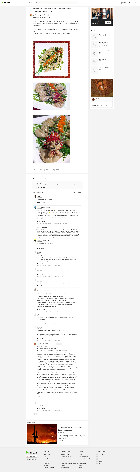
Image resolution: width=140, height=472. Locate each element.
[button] (59, 185)
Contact (80, 465)
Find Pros (14, 3)
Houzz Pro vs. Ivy (65, 458)
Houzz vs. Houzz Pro (66, 456)
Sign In (80, 467)
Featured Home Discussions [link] (50, 8)
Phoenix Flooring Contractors (53, 237)
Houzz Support (82, 463)
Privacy (45, 458)
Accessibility (82, 461)
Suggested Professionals (84, 458)
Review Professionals (83, 456)
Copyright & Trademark (49, 467)
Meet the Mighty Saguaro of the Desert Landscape (70, 429)
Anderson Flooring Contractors (49, 235)
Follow (58, 169)
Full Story (60, 440)
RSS (99, 463)
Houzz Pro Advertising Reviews (68, 461)
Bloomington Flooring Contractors (65, 235)
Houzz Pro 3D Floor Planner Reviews (69, 463)
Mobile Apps (46, 465)
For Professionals (65, 454)
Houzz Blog (101, 454)
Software (23, 3)
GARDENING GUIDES (63, 425)
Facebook (101, 459)
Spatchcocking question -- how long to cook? (105, 34)
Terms (45, 461)
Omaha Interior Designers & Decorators (57, 232)
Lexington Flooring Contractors (64, 234)
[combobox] (56, 2)
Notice (49, 458)
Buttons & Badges (65, 467)
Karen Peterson (63, 432)
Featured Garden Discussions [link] (65, 8)
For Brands (63, 465)
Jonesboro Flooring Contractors (49, 234)
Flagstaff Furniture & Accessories (67, 231)
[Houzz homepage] (5, 2)
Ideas (30, 3)
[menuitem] (15, 3)
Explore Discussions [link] (37, 8)
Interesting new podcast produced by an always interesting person (104, 44)
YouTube (100, 461)
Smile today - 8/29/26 (104, 59)
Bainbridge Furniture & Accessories (44, 229)
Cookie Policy (47, 463)
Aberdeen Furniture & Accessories (61, 229)
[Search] (36, 2)
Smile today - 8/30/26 (104, 67)
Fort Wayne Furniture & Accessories (51, 231)
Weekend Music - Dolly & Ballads (104, 51)
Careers (45, 456)
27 (86, 443)
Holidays (45, 11)
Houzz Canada (82, 454)
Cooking (50, 11)
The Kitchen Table (37, 11)
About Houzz (47, 454)
